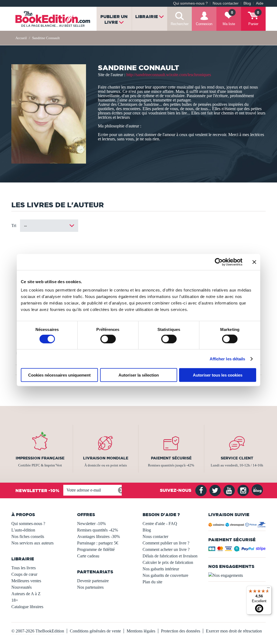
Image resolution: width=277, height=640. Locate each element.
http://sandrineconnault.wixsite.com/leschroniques (168, 74)
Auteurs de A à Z (26, 593)
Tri (13, 225)
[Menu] (268, 589)
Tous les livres (23, 567)
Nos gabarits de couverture (165, 575)
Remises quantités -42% (97, 530)
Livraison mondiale (105, 458)
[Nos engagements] (237, 575)
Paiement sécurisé (171, 458)
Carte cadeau (88, 556)
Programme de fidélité (96, 549)
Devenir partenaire (93, 580)
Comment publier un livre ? (166, 543)
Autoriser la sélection (138, 375)
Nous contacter (226, 3)
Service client (237, 458)
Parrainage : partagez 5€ (97, 543)
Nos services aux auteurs (32, 543)
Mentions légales (141, 631)
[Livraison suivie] (237, 525)
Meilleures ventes (26, 580)
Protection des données (180, 631)
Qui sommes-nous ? (190, 3)
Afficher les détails (227, 358)
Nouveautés (21, 587)
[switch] (108, 338)
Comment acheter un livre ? (166, 549)
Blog (247, 3)
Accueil (21, 38)
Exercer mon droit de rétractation (234, 631)
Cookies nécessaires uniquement (59, 375)
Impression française (40, 458)
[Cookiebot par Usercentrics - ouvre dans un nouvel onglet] (218, 262)
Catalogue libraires (27, 606)
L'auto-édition (23, 530)
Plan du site (152, 582)
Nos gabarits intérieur (161, 569)
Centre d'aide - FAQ (160, 523)
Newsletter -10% (91, 523)
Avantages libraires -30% (98, 536)
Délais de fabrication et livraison (170, 556)
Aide (259, 3)
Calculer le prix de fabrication (168, 562)
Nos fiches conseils (27, 536)
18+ (14, 600)
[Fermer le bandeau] (254, 262)
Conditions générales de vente (95, 631)
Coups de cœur (24, 574)
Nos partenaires (90, 587)
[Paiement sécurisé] (237, 550)
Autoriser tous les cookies (217, 375)
